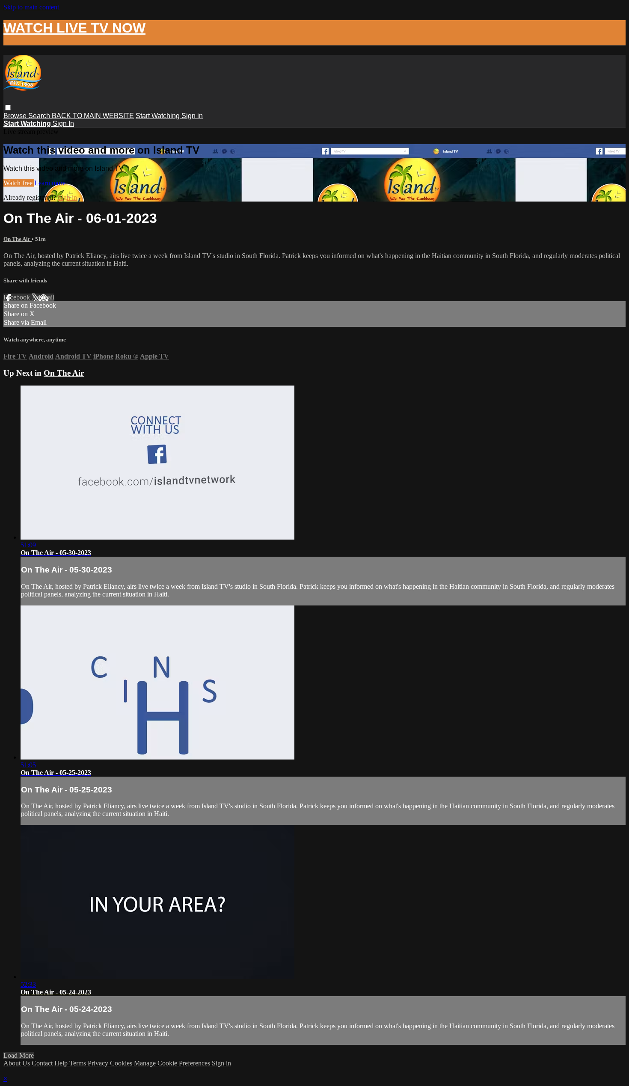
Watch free (18, 183)
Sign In (63, 123)
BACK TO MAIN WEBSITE (93, 115)
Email (46, 297)
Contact (42, 1063)
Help (61, 1063)
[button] (8, 107)
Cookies (122, 1063)
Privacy (99, 1063)
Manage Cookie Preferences (173, 1063)
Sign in (192, 115)
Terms (78, 1063)
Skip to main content (31, 7)
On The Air (17, 239)
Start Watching (158, 115)
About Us (16, 1063)
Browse (15, 115)
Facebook (17, 297)
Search (40, 115)
